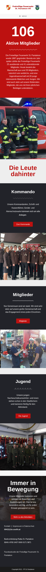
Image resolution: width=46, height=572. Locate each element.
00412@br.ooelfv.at (12, 529)
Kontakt (7, 526)
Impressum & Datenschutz (23, 526)
